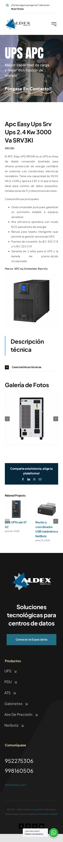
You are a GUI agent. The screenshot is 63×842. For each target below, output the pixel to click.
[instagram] (28, 826)
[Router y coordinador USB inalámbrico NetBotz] (46, 502)
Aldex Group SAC (33, 809)
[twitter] (34, 826)
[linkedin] (41, 826)
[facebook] (21, 826)
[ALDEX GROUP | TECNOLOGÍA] (31, 573)
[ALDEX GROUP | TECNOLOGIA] (17, 19)
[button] (31, 367)
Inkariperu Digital (48, 813)
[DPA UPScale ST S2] (16, 502)
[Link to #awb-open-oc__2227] (54, 24)
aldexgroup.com (15, 784)
